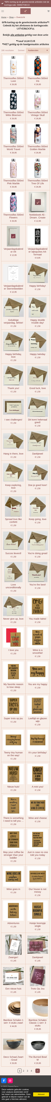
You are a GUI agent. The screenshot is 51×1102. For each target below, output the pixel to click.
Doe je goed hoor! (37, 485)
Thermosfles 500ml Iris (38, 79)
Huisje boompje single (38, 924)
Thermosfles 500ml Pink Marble (13, 182)
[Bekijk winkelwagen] (48, 11)
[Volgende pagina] (37, 1071)
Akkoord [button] (41, 1094)
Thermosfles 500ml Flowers (13, 216)
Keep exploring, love (13, 486)
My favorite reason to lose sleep (13, 685)
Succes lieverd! (13, 553)
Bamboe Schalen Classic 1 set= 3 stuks (38, 1023)
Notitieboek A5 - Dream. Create (37, 216)
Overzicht (20, 17)
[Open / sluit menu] (2, 11)
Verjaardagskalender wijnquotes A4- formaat (37, 252)
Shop (11, 17)
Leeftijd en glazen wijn (37, 720)
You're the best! (37, 584)
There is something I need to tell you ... (13, 819)
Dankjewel (37, 453)
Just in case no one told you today (37, 853)
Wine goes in (13, 889)
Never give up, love (13, 618)
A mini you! (37, 786)
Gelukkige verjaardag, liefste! (13, 321)
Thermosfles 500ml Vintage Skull (38, 114)
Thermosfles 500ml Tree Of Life (38, 182)
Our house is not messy (37, 890)
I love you (13, 650)
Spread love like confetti (13, 520)
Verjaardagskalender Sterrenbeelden (13, 287)
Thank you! (13, 388)
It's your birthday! (37, 752)
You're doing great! (38, 553)
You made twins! (37, 618)
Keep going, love (37, 519)
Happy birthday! (37, 286)
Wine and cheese (37, 818)
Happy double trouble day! (37, 321)
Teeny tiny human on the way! (13, 754)
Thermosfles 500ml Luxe (13, 79)
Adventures (13, 923)
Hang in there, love (13, 453)
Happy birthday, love (13, 355)
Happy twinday (37, 354)
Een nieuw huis (13, 988)
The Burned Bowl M (38, 1058)
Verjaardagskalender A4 (13, 250)
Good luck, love (37, 388)
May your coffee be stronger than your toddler (13, 855)
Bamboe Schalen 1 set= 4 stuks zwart (13, 1021)
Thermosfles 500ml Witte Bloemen (13, 114)
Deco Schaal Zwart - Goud (13, 1058)
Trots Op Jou (37, 988)
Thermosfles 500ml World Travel (13, 148)
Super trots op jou (13, 718)
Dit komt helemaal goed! (37, 421)
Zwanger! (13, 957)
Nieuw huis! (13, 786)
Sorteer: (21, 50)
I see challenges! (13, 419)
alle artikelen (17, 34)
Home (3, 17)
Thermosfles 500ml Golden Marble (38, 148)
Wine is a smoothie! (37, 651)
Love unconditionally (13, 586)
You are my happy (37, 684)
